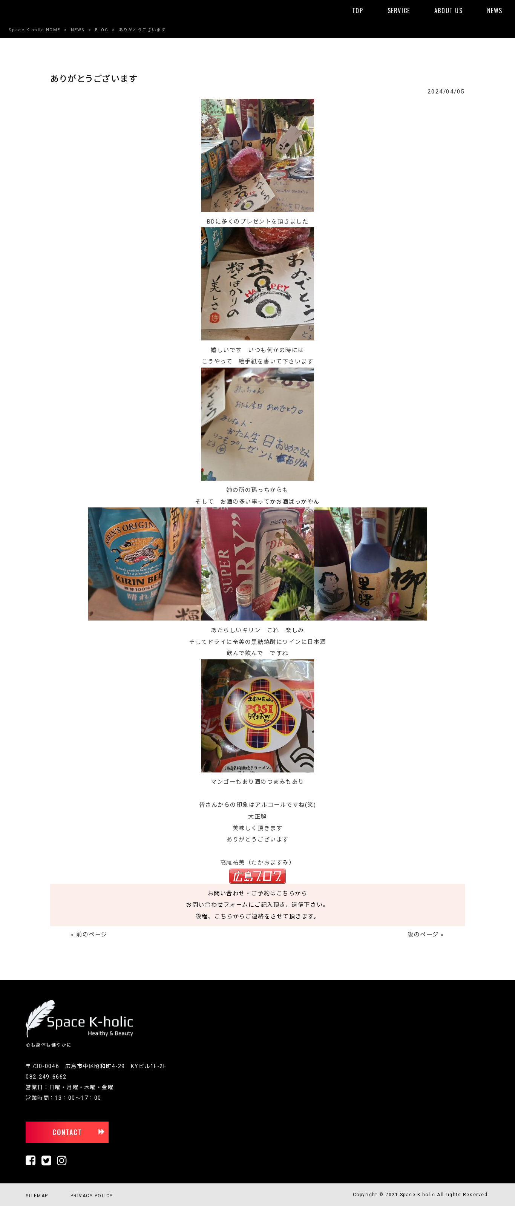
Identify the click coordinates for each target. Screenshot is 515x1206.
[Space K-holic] (79, 1036)
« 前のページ (89, 934)
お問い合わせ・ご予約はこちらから (257, 893)
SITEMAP (37, 1195)
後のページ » (426, 934)
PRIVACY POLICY (92, 1195)
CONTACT (67, 1132)
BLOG (101, 30)
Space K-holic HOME (34, 30)
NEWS (78, 30)
